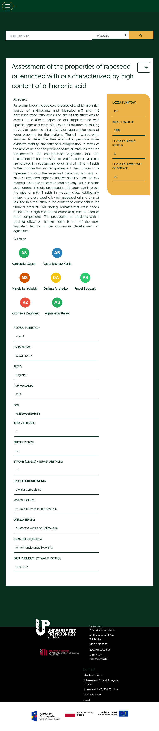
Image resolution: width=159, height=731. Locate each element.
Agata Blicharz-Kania (57, 264)
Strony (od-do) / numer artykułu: (39, 461)
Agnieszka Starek (57, 313)
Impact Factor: (123, 122)
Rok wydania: (24, 385)
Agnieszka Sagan (24, 264)
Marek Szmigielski (24, 288)
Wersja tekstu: (25, 519)
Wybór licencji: (25, 500)
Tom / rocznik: (25, 423)
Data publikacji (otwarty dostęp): (38, 558)
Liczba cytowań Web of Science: (127, 166)
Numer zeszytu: (25, 442)
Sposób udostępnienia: (31, 481)
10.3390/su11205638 (28, 414)
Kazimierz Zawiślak (25, 313)
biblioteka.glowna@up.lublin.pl (100, 703)
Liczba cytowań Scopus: (124, 143)
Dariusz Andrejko (56, 288)
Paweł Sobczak (85, 288)
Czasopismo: (23, 347)
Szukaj (141, 36)
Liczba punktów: (124, 102)
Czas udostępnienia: (29, 539)
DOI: (17, 405)
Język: (18, 366)
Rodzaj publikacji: (27, 327)
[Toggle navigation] (7, 6)
